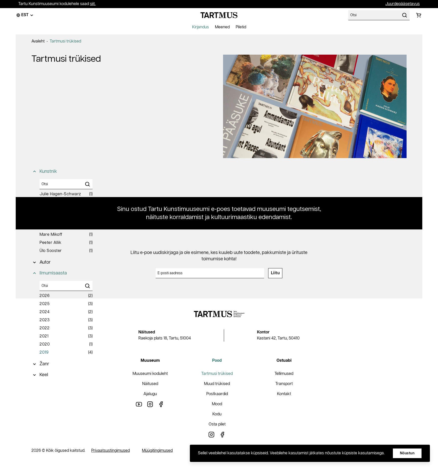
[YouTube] (139, 404)
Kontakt (284, 394)
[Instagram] (150, 404)
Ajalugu (150, 394)
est (25, 15)
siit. (93, 4)
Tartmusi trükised (65, 41)
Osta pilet (217, 424)
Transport (284, 384)
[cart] (419, 15)
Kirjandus (200, 27)
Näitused (150, 384)
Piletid (241, 27)
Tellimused (284, 374)
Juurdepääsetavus (402, 4)
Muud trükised (217, 384)
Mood (217, 404)
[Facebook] (161, 404)
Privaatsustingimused (110, 450)
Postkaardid (217, 394)
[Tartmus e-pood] (219, 15)
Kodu (217, 414)
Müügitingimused (157, 450)
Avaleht (38, 41)
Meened (222, 27)
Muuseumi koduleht (150, 374)
